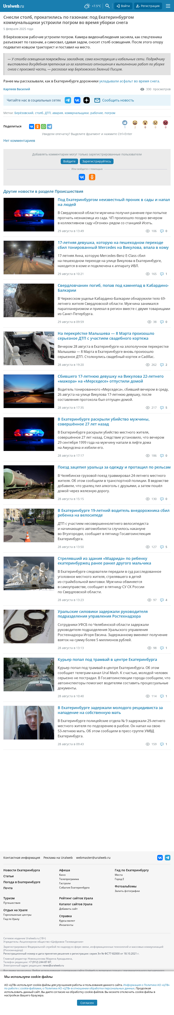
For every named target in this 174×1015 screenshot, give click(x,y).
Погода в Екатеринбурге (21, 882)
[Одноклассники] (37, 126)
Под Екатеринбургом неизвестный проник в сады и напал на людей (114, 202)
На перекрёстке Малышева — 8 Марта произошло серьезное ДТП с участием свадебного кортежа (106, 336)
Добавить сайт (68, 909)
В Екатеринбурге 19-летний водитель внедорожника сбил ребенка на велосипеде (114, 513)
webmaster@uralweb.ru (93, 858)
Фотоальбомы (125, 886)
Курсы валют (67, 920)
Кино (62, 875)
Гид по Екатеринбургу (132, 870)
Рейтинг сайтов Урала (76, 898)
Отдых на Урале (15, 910)
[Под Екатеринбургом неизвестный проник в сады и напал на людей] (29, 214)
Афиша (64, 870)
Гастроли (65, 883)
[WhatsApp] (43, 126)
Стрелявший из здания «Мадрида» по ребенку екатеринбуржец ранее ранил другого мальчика (104, 561)
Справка (65, 916)
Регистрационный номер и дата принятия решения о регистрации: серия (71, 953)
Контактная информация (21, 858)
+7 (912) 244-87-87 (40, 962)
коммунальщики (77, 113)
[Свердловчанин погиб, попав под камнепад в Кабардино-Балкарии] (29, 300)
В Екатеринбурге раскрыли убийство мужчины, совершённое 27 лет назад (104, 421)
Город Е (119, 879)
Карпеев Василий (16, 89)
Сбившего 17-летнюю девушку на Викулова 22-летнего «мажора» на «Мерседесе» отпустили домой (111, 378)
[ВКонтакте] (31, 126)
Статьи (8, 876)
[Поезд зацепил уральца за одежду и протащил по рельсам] (29, 482)
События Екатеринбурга (74, 887)
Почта (8, 888)
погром (110, 113)
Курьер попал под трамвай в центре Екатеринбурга (107, 659)
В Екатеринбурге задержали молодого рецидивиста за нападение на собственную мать (110, 710)
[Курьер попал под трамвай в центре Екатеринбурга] (29, 674)
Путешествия (11, 903)
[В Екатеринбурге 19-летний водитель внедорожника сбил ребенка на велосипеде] (29, 525)
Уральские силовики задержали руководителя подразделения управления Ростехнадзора (103, 614)
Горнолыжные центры (17, 914)
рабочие (96, 113)
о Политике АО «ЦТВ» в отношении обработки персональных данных (88, 988)
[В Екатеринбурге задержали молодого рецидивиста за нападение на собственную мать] (29, 722)
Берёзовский (23, 113)
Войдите (69, 161)
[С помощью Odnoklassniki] (92, 177)
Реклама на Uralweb (58, 858)
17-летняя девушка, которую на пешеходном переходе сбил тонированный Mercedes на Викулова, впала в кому (113, 245)
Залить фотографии (127, 891)
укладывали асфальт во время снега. (129, 81)
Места (119, 875)
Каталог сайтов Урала (75, 904)
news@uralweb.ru (53, 965)
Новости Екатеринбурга (21, 870)
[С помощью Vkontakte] (82, 177)
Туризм (9, 898)
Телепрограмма (69, 879)
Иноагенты (66, 925)
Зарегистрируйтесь (96, 161)
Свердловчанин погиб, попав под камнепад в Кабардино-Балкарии (113, 288)
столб (39, 113)
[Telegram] (49, 126)
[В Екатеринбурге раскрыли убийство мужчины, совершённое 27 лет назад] (29, 434)
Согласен (87, 1003)
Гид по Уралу (11, 919)
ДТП (48, 113)
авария (57, 113)
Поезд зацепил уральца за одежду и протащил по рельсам (114, 467)
